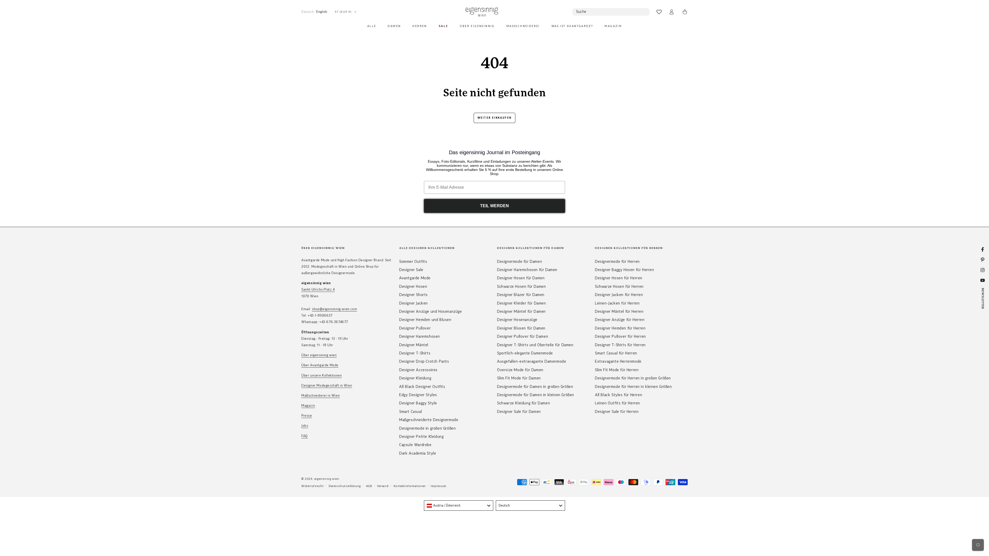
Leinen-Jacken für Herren (617, 303)
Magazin (308, 405)
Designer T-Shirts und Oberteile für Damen (535, 345)
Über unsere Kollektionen (321, 375)
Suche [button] (581, 12)
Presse (306, 416)
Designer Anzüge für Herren (620, 320)
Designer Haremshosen (419, 336)
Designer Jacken (413, 303)
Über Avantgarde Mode (319, 365)
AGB (369, 486)
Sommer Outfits (413, 261)
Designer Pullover (415, 328)
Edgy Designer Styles (418, 395)
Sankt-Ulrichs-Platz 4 (318, 289)
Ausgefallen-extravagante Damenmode (531, 361)
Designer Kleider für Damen (521, 303)
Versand (382, 486)
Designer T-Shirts (414, 353)
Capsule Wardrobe (415, 445)
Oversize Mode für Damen (520, 370)
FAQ (304, 436)
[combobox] (458, 505)
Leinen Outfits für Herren (617, 403)
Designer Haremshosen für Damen (527, 270)
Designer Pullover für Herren (620, 336)
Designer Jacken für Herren (619, 295)
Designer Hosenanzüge (517, 320)
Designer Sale (411, 270)
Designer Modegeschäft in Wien (326, 385)
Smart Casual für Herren (616, 353)
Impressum (438, 486)
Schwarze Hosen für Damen (521, 286)
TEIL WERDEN (494, 206)
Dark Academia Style (417, 453)
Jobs (304, 426)
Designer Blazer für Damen (520, 295)
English (321, 11)
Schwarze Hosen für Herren (619, 286)
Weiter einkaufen (494, 117)
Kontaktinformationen (410, 486)
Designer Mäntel (413, 345)
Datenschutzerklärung (345, 486)
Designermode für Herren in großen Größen (633, 378)
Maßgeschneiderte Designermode (428, 420)
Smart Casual (410, 412)
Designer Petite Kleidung (421, 437)
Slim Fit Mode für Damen (519, 378)
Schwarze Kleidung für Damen (523, 403)
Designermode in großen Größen (427, 428)
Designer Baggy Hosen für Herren (624, 270)
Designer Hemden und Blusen (425, 320)
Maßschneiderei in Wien (320, 395)
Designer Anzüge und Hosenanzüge (430, 311)
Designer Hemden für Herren (620, 328)
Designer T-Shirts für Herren (620, 345)
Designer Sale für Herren (616, 412)
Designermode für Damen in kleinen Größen (535, 395)
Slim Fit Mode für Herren (616, 370)
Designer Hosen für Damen (520, 278)
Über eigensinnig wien (319, 355)
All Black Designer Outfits (422, 387)
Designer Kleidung (415, 378)
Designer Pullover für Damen (522, 336)
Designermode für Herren (617, 261)
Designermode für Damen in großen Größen (535, 387)
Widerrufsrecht (312, 486)
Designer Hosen (413, 286)
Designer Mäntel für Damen (521, 311)
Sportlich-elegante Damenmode (525, 353)
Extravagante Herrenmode (618, 361)
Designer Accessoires (418, 370)
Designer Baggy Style (418, 403)
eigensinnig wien (326, 478)
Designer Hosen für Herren (618, 278)
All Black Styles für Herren (618, 395)
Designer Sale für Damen (519, 412)
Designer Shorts (413, 295)
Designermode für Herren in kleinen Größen (633, 387)
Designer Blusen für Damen (521, 328)
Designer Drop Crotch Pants (424, 361)
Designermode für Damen (519, 261)
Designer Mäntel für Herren (619, 311)
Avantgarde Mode (415, 278)
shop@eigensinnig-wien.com (334, 309)
